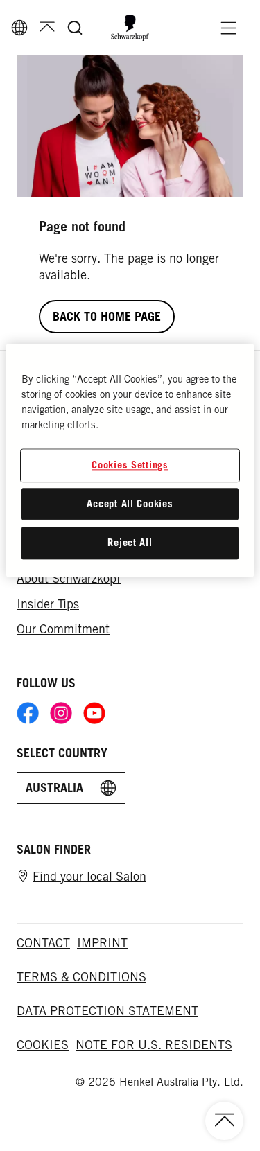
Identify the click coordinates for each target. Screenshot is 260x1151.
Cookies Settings (130, 465)
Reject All (129, 543)
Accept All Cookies (130, 503)
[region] (129, 460)
